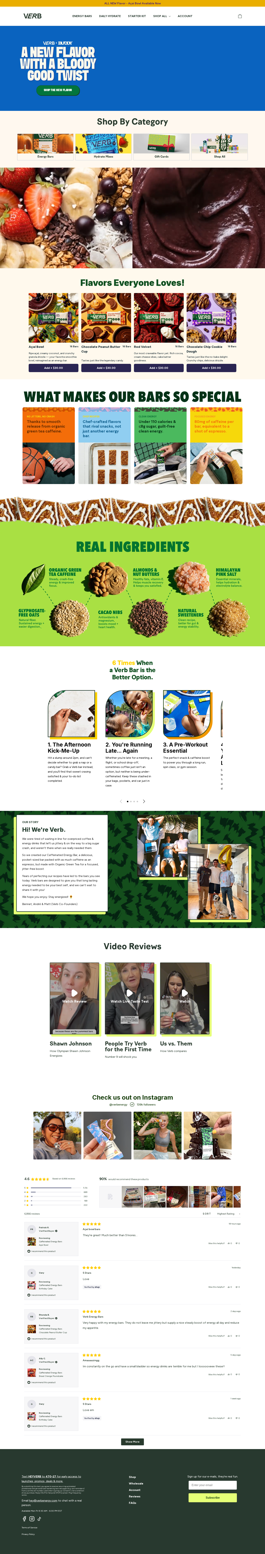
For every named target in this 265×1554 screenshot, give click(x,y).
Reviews (134, 1496)
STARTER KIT (137, 16)
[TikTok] (39, 1519)
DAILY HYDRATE (110, 16)
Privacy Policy (28, 1534)
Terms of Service (29, 1527)
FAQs (132, 1503)
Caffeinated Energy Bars (50, 1243)
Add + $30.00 (53, 368)
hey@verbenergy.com (43, 1500)
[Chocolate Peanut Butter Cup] (106, 318)
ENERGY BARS (82, 16)
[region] (170, 1197)
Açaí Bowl (36, 347)
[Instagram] (32, 1519)
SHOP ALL (160, 16)
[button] (127, 801)
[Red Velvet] (159, 318)
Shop (132, 1477)
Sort (207, 1213)
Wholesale (136, 1483)
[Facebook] (24, 1519)
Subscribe (213, 1497)
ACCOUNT (185, 16)
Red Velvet (142, 347)
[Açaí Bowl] (53, 318)
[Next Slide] (238, 1197)
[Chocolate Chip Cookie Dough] (211, 318)
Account (134, 1490)
